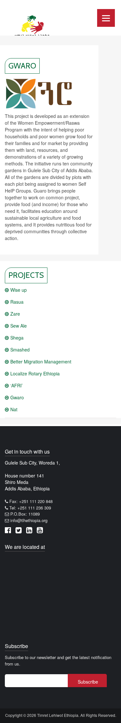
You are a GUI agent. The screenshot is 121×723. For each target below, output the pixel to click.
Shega (17, 337)
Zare (15, 313)
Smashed (20, 349)
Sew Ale (18, 325)
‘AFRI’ (16, 385)
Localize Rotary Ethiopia (35, 373)
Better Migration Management (40, 361)
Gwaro (17, 397)
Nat (13, 409)
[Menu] (106, 18)
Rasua (17, 302)
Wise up (18, 290)
